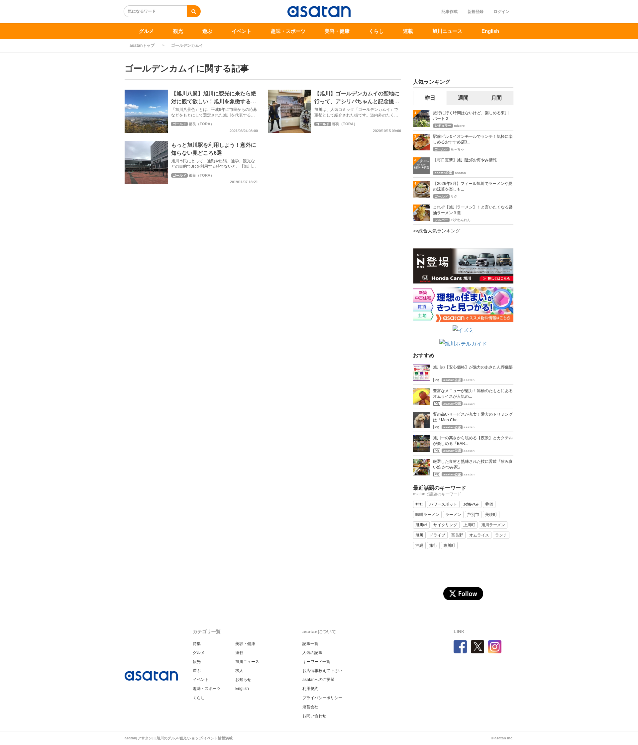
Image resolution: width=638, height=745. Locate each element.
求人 (239, 670)
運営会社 (310, 706)
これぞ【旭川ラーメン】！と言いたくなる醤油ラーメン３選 (473, 210)
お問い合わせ (314, 715)
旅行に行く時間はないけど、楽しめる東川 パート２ (473, 116)
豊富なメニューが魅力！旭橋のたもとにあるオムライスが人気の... (473, 393)
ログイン (501, 11)
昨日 (430, 98)
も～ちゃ (457, 149)
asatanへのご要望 (318, 679)
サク (454, 196)
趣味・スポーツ (288, 31)
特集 (197, 643)
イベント (242, 31)
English (490, 31)
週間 (463, 98)
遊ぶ (207, 31)
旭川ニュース (447, 31)
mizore (459, 125)
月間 (496, 98)
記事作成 (450, 11)
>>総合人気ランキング (436, 230)
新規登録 (475, 11)
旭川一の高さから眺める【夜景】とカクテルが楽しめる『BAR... (473, 441)
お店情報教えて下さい (322, 670)
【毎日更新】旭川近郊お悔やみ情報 (465, 160)
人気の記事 (312, 652)
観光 (178, 31)
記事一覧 (310, 643)
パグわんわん (461, 220)
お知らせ (243, 679)
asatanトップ (142, 45)
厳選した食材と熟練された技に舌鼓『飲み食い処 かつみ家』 (473, 464)
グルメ (146, 31)
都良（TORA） (201, 124)
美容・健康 (337, 31)
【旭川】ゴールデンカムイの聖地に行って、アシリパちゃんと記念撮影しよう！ (356, 101)
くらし (376, 31)
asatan (460, 173)
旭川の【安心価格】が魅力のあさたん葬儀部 (473, 367)
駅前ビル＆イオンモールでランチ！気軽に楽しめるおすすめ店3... (473, 139)
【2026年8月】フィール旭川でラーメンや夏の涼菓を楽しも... (472, 186)
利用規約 (310, 688)
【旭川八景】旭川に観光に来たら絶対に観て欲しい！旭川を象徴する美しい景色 (213, 101)
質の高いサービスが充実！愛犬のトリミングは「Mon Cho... (473, 417)
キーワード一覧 (316, 661)
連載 (408, 31)
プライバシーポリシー (322, 698)
